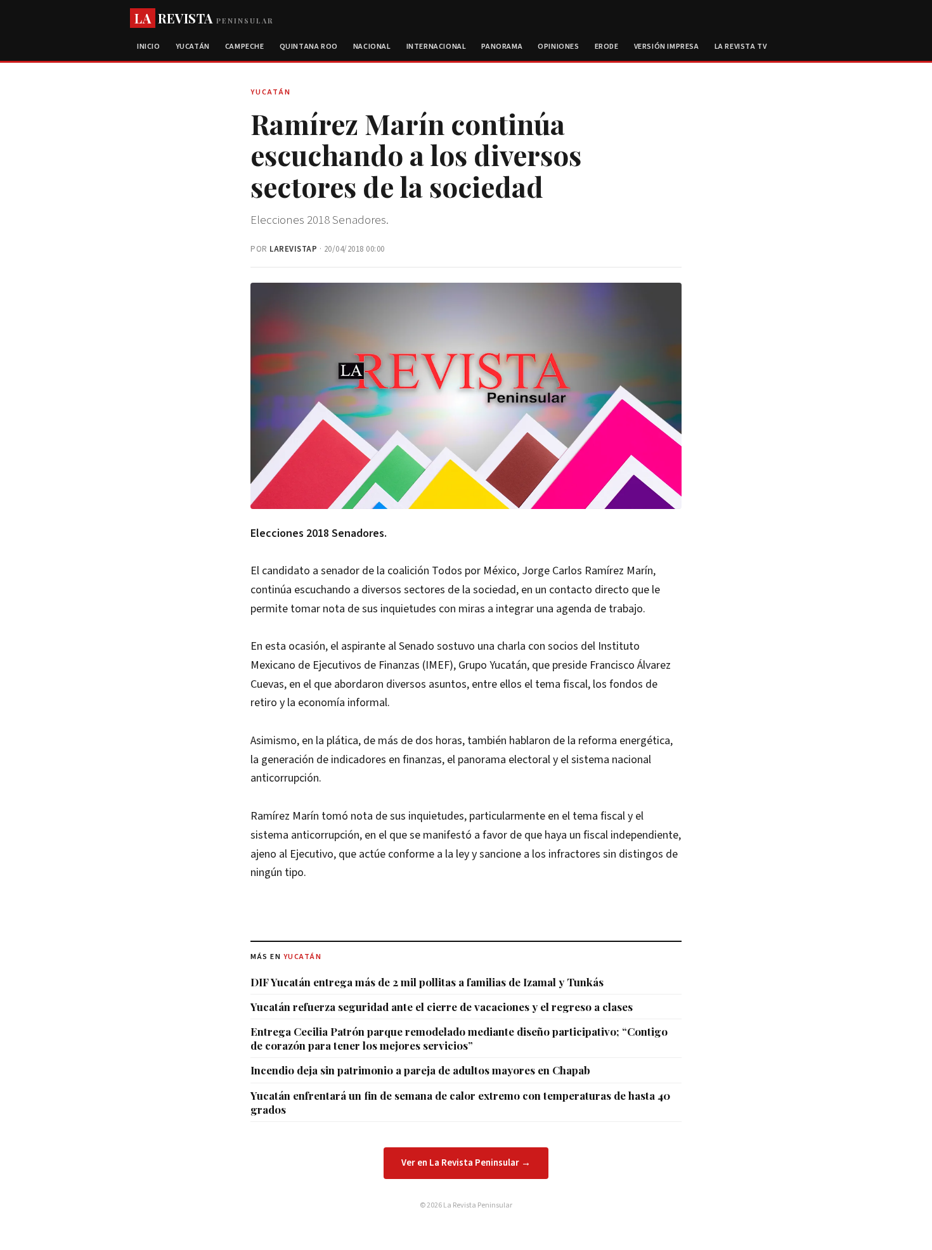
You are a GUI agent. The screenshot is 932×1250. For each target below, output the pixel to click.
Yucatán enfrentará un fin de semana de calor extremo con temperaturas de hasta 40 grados (460, 1102)
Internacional (436, 46)
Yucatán (193, 46)
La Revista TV (741, 46)
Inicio (148, 46)
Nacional (372, 46)
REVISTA (203, 18)
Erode (607, 46)
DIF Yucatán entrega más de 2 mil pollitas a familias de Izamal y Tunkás (427, 982)
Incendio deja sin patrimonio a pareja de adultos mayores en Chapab (420, 1070)
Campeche (244, 46)
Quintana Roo (309, 46)
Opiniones (558, 46)
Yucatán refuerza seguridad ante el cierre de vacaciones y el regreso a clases (441, 1007)
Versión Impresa (666, 46)
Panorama (501, 46)
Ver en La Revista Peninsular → (466, 1162)
